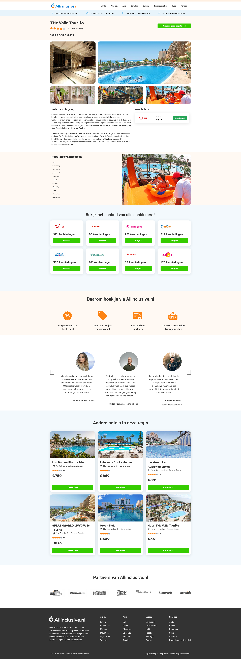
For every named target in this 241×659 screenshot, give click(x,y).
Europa (146, 6)
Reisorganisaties (160, 6)
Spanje (54, 34)
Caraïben (134, 6)
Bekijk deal (180, 118)
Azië (124, 6)
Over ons (159, 654)
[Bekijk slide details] (59, 593)
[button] (52, 372)
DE (58, 654)
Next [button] (188, 592)
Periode (184, 6)
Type (174, 6)
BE (55, 654)
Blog (146, 654)
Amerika (114, 6)
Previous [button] (53, 592)
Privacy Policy (174, 654)
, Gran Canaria (66, 34)
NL (52, 654)
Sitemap (152, 654)
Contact (165, 654)
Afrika (103, 6)
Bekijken (67, 240)
